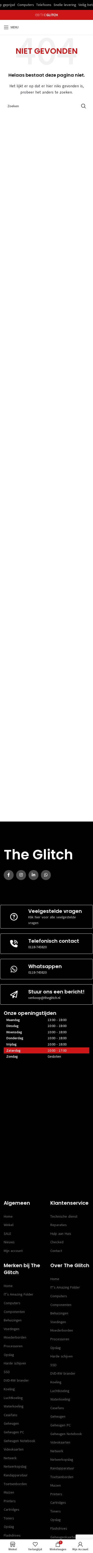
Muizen (9, 1492)
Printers (9, 1501)
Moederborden (15, 1337)
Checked (56, 1242)
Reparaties (58, 1225)
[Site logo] (46, 14)
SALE (7, 1233)
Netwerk (10, 1458)
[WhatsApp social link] (46, 875)
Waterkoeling (13, 1406)
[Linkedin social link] (33, 875)
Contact (56, 1250)
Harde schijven (15, 1363)
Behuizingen (13, 1320)
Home (8, 1216)
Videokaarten (14, 1449)
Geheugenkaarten (63, 1537)
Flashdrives (12, 1535)
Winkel (8, 1225)
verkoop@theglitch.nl (44, 997)
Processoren (13, 1346)
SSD (7, 1372)
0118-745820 (37, 947)
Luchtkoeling (13, 1398)
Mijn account (13, 1250)
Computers (12, 1303)
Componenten (14, 1311)
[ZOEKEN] (83, 106)
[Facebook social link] (9, 875)
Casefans (10, 1415)
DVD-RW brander (16, 1380)
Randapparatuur (16, 1475)
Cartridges (11, 1509)
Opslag (9, 1354)
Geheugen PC (14, 1432)
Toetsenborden (15, 1484)
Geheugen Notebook (19, 1441)
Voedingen (11, 1329)
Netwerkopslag (15, 1466)
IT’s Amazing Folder (18, 1294)
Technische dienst (63, 1216)
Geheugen (11, 1423)
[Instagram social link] (21, 875)
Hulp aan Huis (60, 1233)
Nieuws (9, 1242)
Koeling (9, 1389)
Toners (9, 1518)
